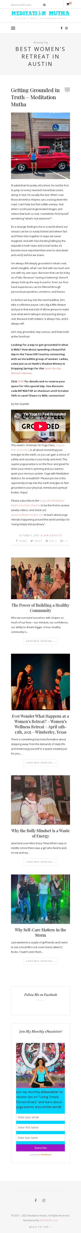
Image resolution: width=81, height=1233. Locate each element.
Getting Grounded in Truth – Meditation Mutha (35, 97)
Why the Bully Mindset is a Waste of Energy (40, 833)
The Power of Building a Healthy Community (40, 607)
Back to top (39, 1227)
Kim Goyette (53, 535)
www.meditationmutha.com (27, 515)
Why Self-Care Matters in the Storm (40, 932)
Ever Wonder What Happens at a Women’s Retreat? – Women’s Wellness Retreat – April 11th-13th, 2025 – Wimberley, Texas (40, 724)
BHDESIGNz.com (49, 1220)
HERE (21, 381)
